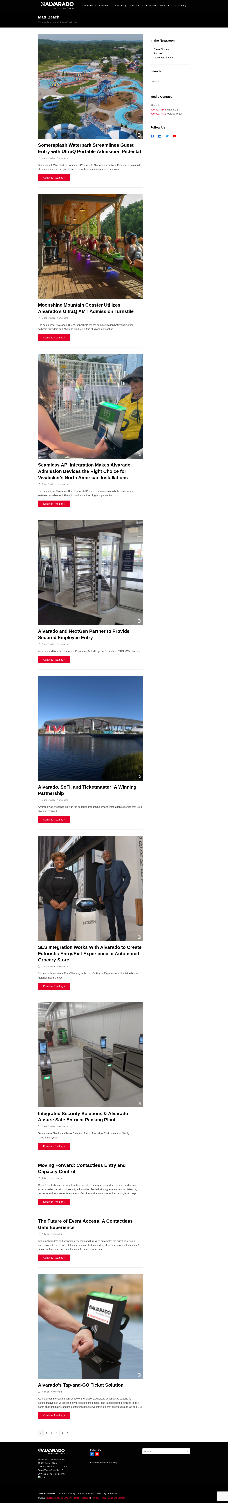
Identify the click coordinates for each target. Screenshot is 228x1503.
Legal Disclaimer (116, 1498)
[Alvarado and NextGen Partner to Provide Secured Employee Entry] (90, 572)
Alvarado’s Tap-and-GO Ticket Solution (80, 1385)
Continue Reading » (54, 177)
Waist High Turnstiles (107, 1493)
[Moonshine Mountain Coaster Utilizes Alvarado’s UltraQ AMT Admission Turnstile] (90, 246)
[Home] (57, 5)
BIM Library (120, 5)
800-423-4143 (158, 109)
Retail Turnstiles (86, 1493)
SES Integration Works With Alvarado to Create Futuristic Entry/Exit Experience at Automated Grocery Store (90, 953)
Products (88, 5)
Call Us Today (179, 5)
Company (151, 5)
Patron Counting (67, 1493)
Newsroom (135, 5)
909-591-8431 (158, 113)
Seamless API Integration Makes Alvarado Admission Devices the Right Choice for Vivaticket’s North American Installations (84, 471)
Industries (104, 5)
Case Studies (49, 158)
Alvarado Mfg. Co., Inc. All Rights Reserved (68, 1498)
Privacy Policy (99, 1498)
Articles (45, 1178)
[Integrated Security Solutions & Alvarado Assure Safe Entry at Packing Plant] (90, 1054)
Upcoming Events (163, 57)
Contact (162, 5)
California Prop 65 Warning (103, 1462)
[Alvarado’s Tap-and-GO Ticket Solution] (90, 1326)
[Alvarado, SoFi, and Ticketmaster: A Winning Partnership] (90, 728)
